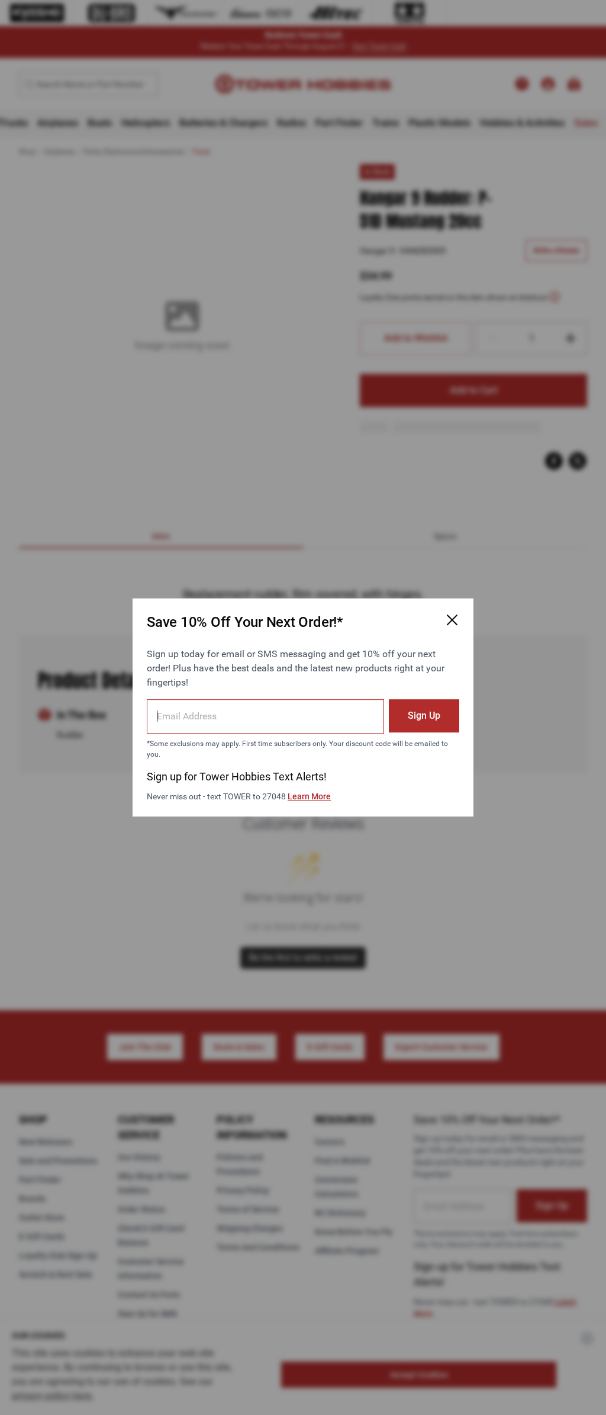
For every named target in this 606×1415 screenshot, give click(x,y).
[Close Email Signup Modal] (452, 620)
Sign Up (424, 715)
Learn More (309, 796)
